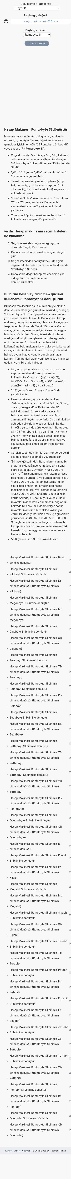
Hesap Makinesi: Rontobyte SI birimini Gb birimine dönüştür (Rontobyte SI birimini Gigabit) (36, 930)
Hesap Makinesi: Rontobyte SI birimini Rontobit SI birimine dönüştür (33, 1087)
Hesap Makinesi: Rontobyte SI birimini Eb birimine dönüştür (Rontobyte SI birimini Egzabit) (36, 1015)
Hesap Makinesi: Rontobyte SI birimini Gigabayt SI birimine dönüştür (33, 629)
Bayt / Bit (30, 247)
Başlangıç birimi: (35, 30)
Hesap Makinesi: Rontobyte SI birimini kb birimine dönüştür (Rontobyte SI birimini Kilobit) (35, 872)
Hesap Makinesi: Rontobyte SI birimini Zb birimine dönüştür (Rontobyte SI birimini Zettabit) (36, 1044)
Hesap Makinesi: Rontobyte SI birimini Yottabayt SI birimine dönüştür (33, 772)
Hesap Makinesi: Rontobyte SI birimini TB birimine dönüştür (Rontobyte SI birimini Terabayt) (36, 672)
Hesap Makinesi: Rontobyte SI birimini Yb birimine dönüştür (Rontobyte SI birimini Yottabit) (36, 1073)
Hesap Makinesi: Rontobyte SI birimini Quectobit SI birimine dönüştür (33, 1115)
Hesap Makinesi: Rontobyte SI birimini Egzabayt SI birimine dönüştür (33, 715)
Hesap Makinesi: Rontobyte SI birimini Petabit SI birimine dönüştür (38, 972)
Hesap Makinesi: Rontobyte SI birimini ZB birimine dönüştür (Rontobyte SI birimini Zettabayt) (36, 758)
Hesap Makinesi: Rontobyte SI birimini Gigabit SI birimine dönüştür (38, 915)
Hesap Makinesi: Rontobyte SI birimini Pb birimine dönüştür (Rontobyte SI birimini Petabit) (36, 987)
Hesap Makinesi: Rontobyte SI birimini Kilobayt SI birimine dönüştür (33, 571)
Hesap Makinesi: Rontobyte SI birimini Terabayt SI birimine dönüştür (33, 657)
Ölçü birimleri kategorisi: (36, 3)
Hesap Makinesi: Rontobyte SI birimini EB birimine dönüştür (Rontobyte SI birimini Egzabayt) (36, 729)
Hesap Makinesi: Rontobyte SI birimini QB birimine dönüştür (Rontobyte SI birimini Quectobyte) (36, 832)
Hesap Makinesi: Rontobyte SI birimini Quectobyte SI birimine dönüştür (33, 817)
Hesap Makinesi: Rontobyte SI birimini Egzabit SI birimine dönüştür (39, 1001)
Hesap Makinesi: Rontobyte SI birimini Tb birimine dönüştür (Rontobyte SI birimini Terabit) (36, 958)
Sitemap (26, 1150)
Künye (8, 1150)
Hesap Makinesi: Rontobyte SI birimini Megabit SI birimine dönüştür (33, 886)
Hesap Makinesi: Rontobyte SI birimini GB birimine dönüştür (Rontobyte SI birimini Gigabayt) (36, 643)
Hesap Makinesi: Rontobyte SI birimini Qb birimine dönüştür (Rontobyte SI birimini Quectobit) (36, 1130)
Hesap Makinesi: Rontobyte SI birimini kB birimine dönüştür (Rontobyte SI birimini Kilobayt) (36, 586)
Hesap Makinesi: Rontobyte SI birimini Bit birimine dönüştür (36, 846)
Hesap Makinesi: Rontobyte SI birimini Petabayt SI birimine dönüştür (33, 686)
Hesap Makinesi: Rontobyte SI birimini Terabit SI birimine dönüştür (38, 944)
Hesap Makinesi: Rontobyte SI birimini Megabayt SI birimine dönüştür (33, 600)
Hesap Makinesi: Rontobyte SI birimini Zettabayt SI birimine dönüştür (33, 743)
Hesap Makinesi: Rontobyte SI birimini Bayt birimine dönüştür (37, 560)
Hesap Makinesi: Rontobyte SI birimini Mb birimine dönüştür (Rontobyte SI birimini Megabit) (36, 901)
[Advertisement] (35, 87)
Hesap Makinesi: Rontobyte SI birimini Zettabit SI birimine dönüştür (39, 1030)
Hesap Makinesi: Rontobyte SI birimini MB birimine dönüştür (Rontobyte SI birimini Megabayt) (36, 615)
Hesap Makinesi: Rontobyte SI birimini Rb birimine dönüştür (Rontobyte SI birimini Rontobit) (36, 1101)
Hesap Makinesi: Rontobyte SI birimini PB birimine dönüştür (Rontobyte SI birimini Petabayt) (36, 701)
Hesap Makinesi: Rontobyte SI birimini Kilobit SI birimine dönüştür (38, 858)
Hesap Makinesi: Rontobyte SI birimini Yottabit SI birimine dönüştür (39, 1058)
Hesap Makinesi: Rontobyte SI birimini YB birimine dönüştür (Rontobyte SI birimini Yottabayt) (36, 786)
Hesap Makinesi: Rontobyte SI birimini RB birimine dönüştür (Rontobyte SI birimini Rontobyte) (36, 803)
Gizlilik (17, 1150)
